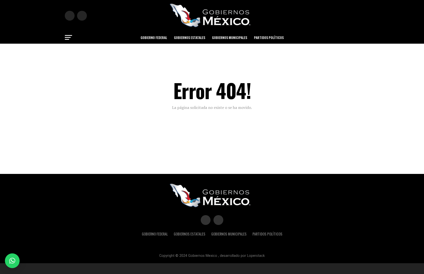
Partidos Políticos (269, 37)
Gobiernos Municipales (229, 37)
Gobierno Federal (154, 37)
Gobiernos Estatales (189, 37)
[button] (12, 260)
